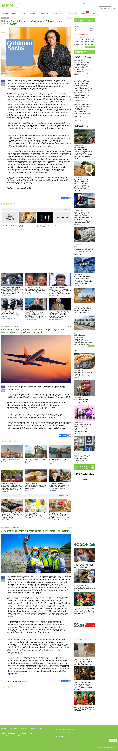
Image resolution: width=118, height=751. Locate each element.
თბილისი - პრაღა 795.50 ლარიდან (57, 460)
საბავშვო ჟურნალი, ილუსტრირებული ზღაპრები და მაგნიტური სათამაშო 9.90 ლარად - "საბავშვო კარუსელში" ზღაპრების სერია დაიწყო (60, 516)
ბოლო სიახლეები (82, 57)
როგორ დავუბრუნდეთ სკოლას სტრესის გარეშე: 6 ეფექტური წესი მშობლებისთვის (84, 565)
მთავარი (3, 728)
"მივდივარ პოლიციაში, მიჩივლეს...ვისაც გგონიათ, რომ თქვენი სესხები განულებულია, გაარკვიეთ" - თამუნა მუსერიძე (35, 290)
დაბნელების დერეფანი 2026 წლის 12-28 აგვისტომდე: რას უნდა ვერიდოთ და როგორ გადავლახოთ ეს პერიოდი (83, 662)
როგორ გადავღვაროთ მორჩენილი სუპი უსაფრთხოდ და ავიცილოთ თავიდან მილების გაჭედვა (85, 587)
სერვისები (33, 728)
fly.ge (2, 463)
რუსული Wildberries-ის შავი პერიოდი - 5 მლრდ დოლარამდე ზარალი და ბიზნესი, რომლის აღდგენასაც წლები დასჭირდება (82, 429)
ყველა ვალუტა (90, 46)
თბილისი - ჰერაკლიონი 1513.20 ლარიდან (35, 460)
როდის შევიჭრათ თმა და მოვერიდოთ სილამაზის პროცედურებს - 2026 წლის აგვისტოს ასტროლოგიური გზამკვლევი (83, 686)
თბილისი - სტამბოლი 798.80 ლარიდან (10, 460)
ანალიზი (78, 255)
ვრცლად (91, 346)
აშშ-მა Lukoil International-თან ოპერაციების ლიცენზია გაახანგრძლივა (83, 401)
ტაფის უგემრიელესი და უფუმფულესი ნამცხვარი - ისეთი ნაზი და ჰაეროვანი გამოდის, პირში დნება (36, 486)
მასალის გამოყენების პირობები (16, 681)
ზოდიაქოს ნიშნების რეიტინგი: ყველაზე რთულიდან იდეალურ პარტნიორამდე (84, 708)
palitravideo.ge (5, 295)
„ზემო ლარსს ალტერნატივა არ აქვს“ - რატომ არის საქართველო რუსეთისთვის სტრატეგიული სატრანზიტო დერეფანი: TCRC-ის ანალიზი (83, 281)
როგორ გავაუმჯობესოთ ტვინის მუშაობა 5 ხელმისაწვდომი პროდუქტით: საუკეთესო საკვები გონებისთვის (84, 611)
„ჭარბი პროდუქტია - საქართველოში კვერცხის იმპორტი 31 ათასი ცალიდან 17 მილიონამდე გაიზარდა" (83, 248)
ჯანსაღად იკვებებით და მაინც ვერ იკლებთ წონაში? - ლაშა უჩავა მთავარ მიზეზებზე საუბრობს (35, 515)
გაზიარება (64, 198)
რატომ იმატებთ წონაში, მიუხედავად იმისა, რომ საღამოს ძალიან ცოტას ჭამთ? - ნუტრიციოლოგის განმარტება (60, 486)
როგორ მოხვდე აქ (64, 209)
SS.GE (4, 209)
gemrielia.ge (4, 491)
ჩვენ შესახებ (13, 728)
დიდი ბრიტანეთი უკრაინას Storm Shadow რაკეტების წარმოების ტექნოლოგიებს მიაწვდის (10, 314)
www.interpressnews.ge (8, 318)
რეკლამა (23, 728)
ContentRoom (66, 495)
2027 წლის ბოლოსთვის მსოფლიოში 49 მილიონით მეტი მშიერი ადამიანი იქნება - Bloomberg (82, 309)
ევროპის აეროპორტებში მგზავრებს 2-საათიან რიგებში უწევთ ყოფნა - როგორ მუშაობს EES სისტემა (82, 458)
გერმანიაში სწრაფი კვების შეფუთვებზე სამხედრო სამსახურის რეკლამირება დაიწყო (83, 375)
